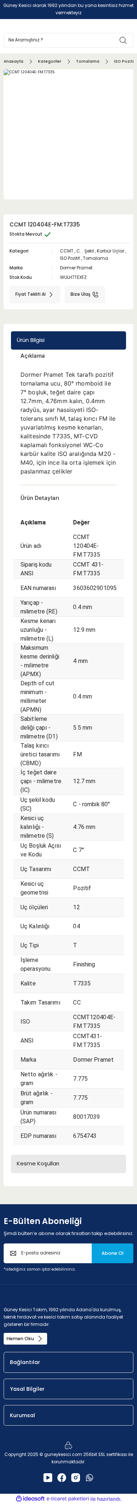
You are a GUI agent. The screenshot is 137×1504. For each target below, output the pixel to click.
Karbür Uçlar (110, 251)
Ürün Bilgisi (31, 340)
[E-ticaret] (67, 1499)
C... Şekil (85, 251)
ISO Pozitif (70, 258)
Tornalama (95, 258)
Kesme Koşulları (38, 1163)
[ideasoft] (30, 1499)
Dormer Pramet (76, 268)
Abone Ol (112, 1253)
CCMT (66, 251)
